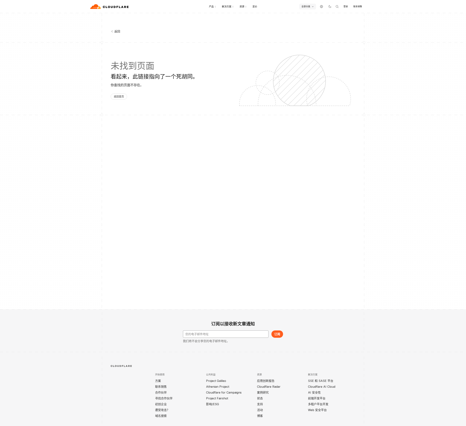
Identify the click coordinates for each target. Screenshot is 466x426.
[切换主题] (330, 6)
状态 (260, 398)
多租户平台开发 (318, 404)
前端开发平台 (316, 398)
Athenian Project (217, 386)
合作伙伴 (161, 392)
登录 (345, 6)
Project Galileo (216, 381)
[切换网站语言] (321, 6)
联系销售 (357, 6)
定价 (254, 6)
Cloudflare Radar (269, 386)
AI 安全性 (314, 392)
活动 (260, 410)
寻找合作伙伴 (164, 398)
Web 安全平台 (317, 410)
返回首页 (119, 96)
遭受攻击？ (162, 410)
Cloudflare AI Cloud (321, 386)
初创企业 (161, 404)
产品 (211, 6)
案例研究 (263, 392)
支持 (260, 404)
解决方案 (226, 6)
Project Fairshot (217, 398)
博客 (260, 416)
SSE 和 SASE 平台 (320, 381)
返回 (117, 31)
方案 (158, 381)
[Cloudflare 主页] (109, 6)
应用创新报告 (266, 381)
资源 (242, 6)
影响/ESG (212, 404)
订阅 (277, 334)
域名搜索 (161, 416)
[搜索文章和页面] (337, 6)
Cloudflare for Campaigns (224, 392)
